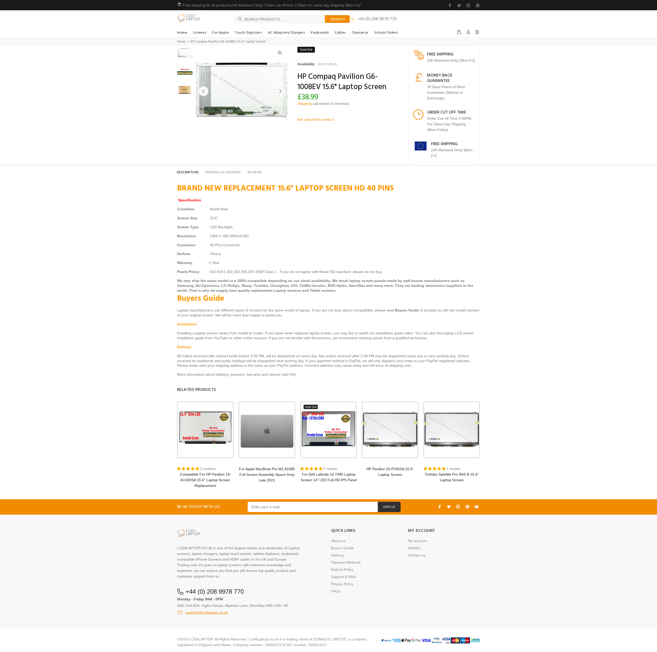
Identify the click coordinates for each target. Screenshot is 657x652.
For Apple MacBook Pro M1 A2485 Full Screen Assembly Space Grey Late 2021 (267, 474)
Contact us (417, 555)
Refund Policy (342, 570)
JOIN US (389, 507)
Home (181, 41)
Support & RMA (343, 577)
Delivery (337, 555)
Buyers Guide (407, 310)
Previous (203, 91)
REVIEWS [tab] (255, 172)
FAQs (335, 591)
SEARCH (337, 19)
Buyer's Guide (342, 548)
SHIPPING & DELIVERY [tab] (223, 172)
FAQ (292, 374)
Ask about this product (315, 119)
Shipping (304, 103)
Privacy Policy (342, 584)
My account (417, 541)
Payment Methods (346, 562)
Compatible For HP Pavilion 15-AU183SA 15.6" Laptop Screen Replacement (205, 480)
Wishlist (414, 548)
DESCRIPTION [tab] (188, 172)
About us (338, 541)
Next (280, 91)
